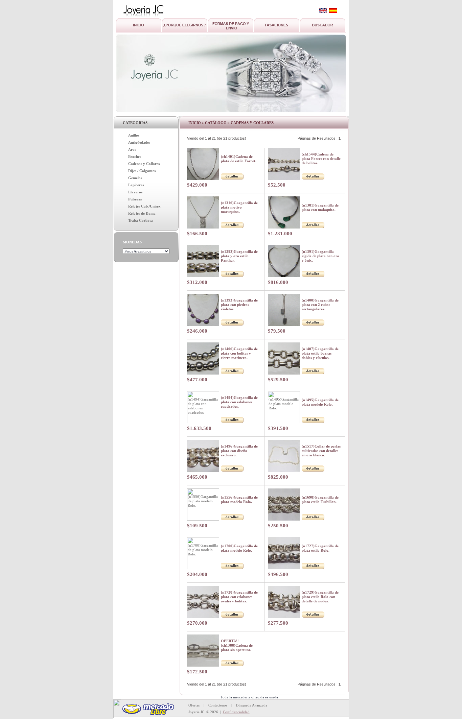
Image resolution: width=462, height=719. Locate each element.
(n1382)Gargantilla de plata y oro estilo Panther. (239, 255)
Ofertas (194, 705)
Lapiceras (136, 185)
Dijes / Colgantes (142, 171)
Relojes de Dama (142, 213)
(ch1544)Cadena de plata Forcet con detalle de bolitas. (321, 158)
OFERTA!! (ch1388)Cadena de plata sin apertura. (237, 645)
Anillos (133, 135)
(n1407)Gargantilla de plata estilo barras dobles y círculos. (320, 353)
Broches (134, 156)
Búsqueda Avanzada (251, 705)
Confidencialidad (236, 712)
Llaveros (135, 192)
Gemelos (135, 178)
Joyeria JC (196, 712)
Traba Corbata (140, 220)
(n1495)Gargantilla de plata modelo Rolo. (320, 402)
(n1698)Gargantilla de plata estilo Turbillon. (320, 499)
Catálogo (216, 123)
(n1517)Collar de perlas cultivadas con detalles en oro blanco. (321, 450)
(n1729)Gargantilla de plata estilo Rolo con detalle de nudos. (320, 596)
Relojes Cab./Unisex (144, 206)
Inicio (194, 123)
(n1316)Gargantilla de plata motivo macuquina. (239, 207)
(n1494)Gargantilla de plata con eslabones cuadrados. (239, 402)
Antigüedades (139, 142)
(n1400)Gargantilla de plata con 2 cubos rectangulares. (320, 304)
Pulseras (135, 199)
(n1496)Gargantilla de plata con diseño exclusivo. (239, 450)
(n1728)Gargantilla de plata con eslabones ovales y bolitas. (239, 596)
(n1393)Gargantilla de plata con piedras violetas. (239, 304)
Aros (132, 149)
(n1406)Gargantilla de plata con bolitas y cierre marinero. (239, 353)
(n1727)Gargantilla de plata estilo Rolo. (320, 548)
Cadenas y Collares (144, 164)
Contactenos (217, 705)
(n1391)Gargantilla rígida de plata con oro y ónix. (320, 255)
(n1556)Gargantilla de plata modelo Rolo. (239, 499)
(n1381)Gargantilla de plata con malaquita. (320, 207)
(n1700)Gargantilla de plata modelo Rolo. (239, 548)
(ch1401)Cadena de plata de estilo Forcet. (238, 158)
